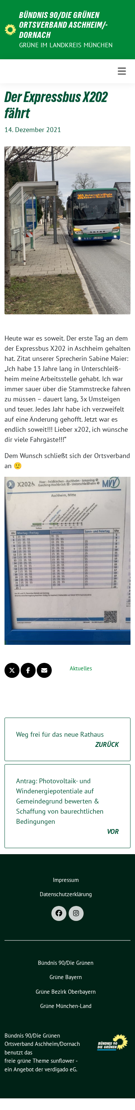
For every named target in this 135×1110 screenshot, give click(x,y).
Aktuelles (81, 668)
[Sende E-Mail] (44, 670)
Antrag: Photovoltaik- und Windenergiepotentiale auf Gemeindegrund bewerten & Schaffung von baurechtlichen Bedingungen (67, 806)
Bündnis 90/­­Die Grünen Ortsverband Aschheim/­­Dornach (63, 25)
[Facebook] (58, 913)
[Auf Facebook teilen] (28, 670)
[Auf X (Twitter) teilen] (12, 670)
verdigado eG (60, 1069)
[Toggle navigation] (121, 71)
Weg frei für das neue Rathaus (67, 739)
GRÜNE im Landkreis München (65, 45)
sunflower (62, 1060)
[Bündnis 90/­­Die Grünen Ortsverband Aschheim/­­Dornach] (10, 29)
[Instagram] (76, 913)
